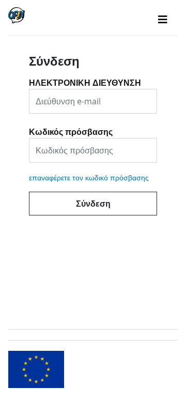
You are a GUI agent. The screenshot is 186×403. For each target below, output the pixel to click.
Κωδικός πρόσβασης (71, 128)
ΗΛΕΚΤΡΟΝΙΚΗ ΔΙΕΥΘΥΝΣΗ (85, 79)
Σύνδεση (93, 203)
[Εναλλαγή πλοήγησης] (163, 19)
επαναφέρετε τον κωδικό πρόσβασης (89, 177)
